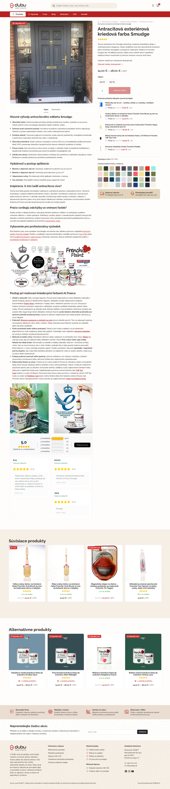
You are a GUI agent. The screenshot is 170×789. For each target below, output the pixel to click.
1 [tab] (34, 100)
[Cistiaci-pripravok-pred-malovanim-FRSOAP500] (101, 126)
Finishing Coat (33, 376)
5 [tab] (46, 100)
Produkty (19, 14)
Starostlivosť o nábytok (110, 22)
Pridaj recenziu (82, 445)
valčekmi (33, 240)
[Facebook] (125, 771)
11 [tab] (63, 100)
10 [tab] (60, 100)
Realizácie (64, 14)
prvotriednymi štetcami (19, 240)
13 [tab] (68, 100)
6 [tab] (49, 100)
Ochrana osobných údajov (58, 762)
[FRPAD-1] (101, 148)
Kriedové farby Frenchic (128, 22)
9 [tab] (57, 100)
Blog (54, 14)
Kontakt (84, 14)
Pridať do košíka (119, 90)
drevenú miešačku (82, 331)
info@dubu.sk (132, 766)
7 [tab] (52, 100)
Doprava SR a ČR (54, 756)
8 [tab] (54, 100)
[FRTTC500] (101, 137)
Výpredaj (34, 14)
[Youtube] (132, 771)
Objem (100, 77)
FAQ (74, 14)
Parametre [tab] (56, 109)
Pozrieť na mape (130, 758)
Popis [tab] (46, 109)
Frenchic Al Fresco (146, 22)
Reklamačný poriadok (56, 750)
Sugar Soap (29, 303)
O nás (45, 14)
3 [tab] (40, 100)
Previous (16, 62)
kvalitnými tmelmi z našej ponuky (28, 237)
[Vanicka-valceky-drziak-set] (101, 105)
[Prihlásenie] (153, 5)
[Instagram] (129, 771)
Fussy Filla (82, 234)
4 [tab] (43, 100)
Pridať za (119, 108)
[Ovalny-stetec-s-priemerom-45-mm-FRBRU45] (101, 115)
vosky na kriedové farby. (76, 379)
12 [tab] (65, 100)
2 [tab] (36, 100)
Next (86, 62)
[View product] (132, 104)
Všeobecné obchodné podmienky (61, 759)
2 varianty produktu (28, 681)
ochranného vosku (52, 221)
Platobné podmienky (56, 753)
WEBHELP (156, 783)
